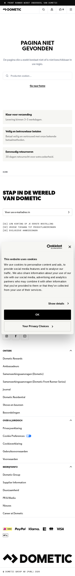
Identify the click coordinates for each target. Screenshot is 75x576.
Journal (7, 389)
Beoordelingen (11, 412)
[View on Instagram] (6, 336)
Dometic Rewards (12, 358)
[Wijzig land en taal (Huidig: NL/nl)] (70, 3)
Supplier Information (14, 482)
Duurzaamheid (11, 490)
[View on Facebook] (16, 336)
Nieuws (18, 505)
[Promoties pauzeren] (5, 3)
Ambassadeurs (11, 366)
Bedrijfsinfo (10, 467)
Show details (56, 303)
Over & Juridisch (12, 420)
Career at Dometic (24, 513)
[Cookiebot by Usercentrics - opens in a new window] (47, 246)
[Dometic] (12, 9)
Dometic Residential (25, 397)
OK (37, 314)
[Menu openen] (71, 9)
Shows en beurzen (13, 404)
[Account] (52, 9)
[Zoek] (43, 9)
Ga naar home (37, 85)
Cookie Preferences (14, 436)
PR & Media (20, 497)
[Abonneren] (68, 212)
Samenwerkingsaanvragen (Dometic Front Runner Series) (34, 381)
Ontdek (7, 350)
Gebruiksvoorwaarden (15, 451)
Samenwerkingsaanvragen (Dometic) (23, 374)
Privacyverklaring (12, 428)
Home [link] (5, 172)
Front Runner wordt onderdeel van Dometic (32, 3)
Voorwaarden (10, 459)
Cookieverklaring (12, 443)
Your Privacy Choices (35, 326)
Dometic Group (22, 474)
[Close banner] (70, 247)
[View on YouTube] (25, 336)
